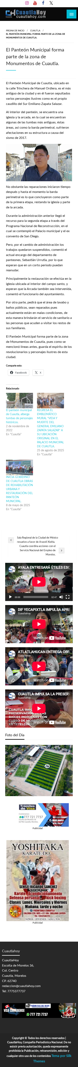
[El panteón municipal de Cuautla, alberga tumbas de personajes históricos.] (19, 400)
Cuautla (35, 31)
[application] (39, 582)
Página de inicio (15, 31)
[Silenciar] (61, 597)
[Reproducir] (10, 597)
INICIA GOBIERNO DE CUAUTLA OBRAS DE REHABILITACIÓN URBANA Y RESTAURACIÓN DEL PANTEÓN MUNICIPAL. (19, 489)
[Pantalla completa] (68, 597)
